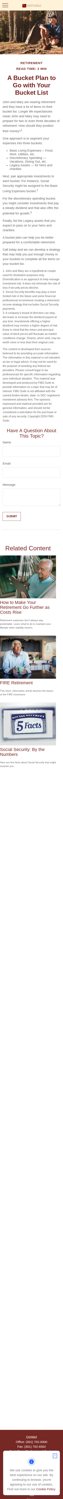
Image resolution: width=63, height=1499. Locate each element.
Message (9, 484)
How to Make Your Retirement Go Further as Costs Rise (25, 607)
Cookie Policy (45, 1489)
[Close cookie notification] (55, 1456)
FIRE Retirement (16, 682)
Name (7, 442)
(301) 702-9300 (36, 1442)
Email (6, 463)
